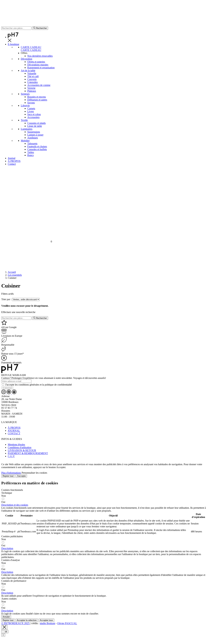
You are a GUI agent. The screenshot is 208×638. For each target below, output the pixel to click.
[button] (14, 504)
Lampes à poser (35, 134)
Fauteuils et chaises (37, 146)
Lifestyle (25, 105)
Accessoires (33, 117)
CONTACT (14, 433)
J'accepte (21, 476)
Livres (30, 111)
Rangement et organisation (41, 67)
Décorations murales (37, 64)
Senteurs (25, 93)
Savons (31, 102)
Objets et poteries (36, 61)
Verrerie (31, 88)
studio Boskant (47, 623)
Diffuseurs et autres (37, 99)
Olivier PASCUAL (67, 623)
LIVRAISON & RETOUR (22, 450)
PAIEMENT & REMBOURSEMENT (28, 453)
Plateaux (31, 91)
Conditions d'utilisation (19, 447)
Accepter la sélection (27, 620)
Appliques (32, 137)
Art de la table (28, 70)
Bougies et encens (36, 96)
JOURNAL (14, 430)
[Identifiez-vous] (104, 205)
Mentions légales (16, 444)
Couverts (32, 79)
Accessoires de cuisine (38, 85)
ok (5, 631)
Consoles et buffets (37, 149)
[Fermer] (4, 627)
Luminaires (26, 129)
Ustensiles (32, 82)
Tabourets (32, 143)
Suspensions (33, 131)
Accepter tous (46, 620)
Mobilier (25, 140)
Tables (30, 152)
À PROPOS (14, 427)
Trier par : (6, 299)
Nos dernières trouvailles (40, 56)
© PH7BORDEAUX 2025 (15, 623)
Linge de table (34, 126)
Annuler (6, 617)
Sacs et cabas (34, 114)
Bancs (30, 155)
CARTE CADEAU (31, 47)
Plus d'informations (11, 472)
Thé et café (33, 76)
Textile (24, 120)
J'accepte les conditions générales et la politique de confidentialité (38, 384)
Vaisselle (31, 73)
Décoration (26, 58)
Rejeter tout (8, 476)
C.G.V (11, 456)
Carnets (31, 108)
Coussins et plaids (36, 123)
